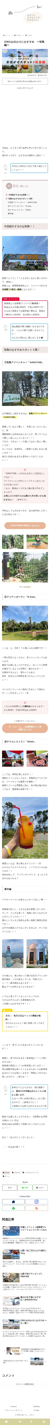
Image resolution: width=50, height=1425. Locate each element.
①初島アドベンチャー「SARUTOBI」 (23, 202)
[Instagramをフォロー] (36, 1201)
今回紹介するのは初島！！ (19, 195)
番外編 (10, 213)
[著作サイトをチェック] (13, 1201)
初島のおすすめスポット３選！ (21, 199)
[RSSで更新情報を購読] (36, 1208)
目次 (16, 186)
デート (7, 1176)
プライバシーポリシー (14, 1410)
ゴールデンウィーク (31, 1173)
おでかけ (17, 1173)
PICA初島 (26, 587)
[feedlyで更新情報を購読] (13, 1208)
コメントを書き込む (25, 1384)
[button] (40, 1188)
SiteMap (36, 1406)
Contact (13, 1406)
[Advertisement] (25, 115)
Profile (36, 1410)
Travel (7, 1173)
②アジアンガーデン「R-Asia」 (20, 206)
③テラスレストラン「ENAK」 (20, 210)
